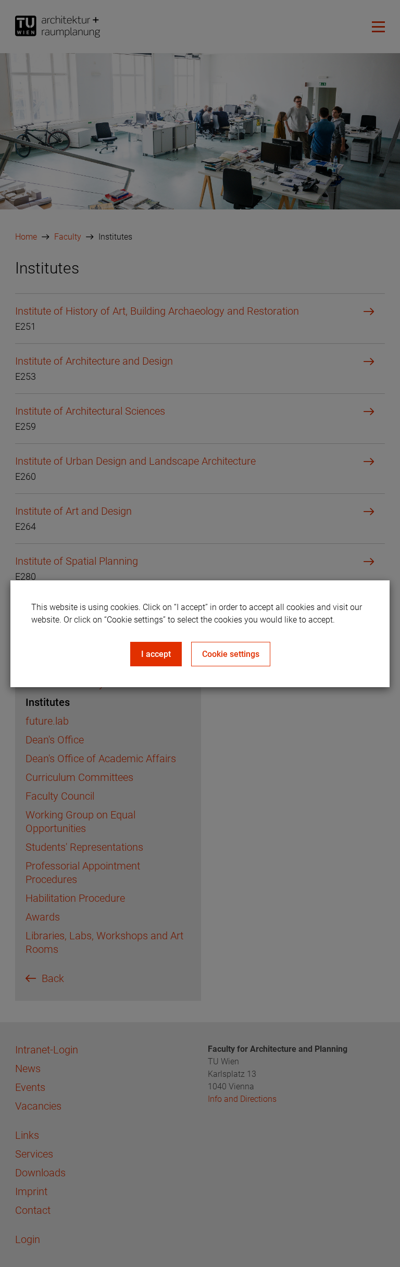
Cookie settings (230, 654)
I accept (156, 654)
